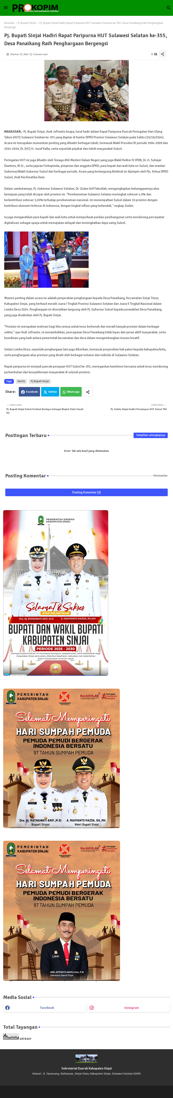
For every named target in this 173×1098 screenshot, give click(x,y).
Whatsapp (73, 392)
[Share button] (88, 391)
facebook (47, 1008)
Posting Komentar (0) (86, 492)
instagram (131, 1008)
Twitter (52, 392)
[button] (169, 8)
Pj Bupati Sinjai (27, 23)
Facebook (32, 392)
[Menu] (5, 7)
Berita (21, 381)
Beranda (9, 23)
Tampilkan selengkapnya (150, 435)
